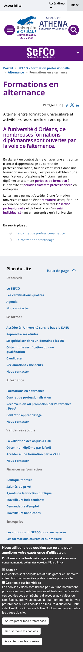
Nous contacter (17, 308)
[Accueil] (26, 24)
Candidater (14, 358)
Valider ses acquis (20, 430)
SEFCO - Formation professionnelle (44, 68)
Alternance (16, 72)
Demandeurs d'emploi (22, 506)
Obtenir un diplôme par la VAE (28, 447)
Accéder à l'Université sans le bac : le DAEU (37, 327)
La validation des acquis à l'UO (28, 441)
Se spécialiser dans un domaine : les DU (35, 341)
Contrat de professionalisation (28, 397)
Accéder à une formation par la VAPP (33, 454)
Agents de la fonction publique (29, 493)
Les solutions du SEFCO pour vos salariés (36, 532)
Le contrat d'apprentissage (35, 240)
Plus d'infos (56, 562)
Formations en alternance (25, 391)
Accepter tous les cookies (22, 641)
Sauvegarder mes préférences (25, 620)
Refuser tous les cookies (21, 631)
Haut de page (58, 270)
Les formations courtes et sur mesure (34, 539)
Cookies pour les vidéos (23, 582)
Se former (14, 317)
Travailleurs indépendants (25, 500)
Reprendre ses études (22, 334)
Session (11, 570)
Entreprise (14, 521)
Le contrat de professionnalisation (40, 233)
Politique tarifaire (19, 480)
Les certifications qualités (25, 295)
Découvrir (14, 278)
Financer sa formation (24, 469)
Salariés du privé (18, 486)
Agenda (11, 302)
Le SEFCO (13, 288)
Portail (8, 68)
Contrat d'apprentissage (24, 415)
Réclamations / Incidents (24, 365)
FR (73, 5)
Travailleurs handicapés (23, 513)
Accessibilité (12, 5)
